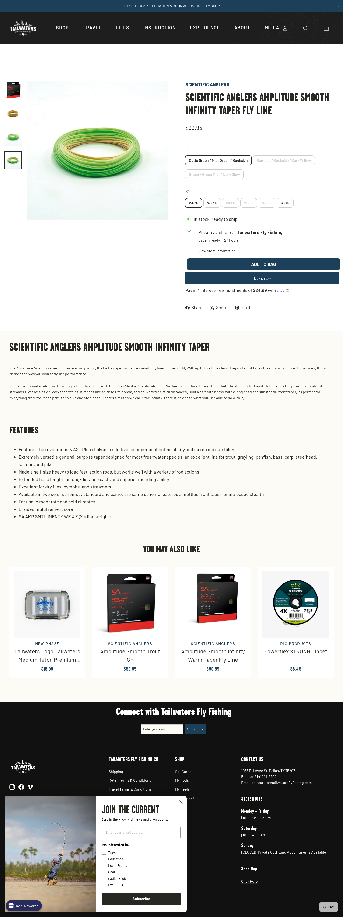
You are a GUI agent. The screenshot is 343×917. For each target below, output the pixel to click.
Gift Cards (183, 771)
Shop (62, 27)
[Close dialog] (181, 802)
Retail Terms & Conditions (130, 780)
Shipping (116, 771)
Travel (92, 27)
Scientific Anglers (207, 84)
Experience (205, 27)
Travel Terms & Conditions (130, 789)
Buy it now (262, 278)
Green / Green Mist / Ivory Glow (214, 174)
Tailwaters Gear (188, 798)
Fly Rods (182, 780)
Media (272, 27)
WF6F (248, 203)
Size (189, 191)
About (242, 27)
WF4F (212, 203)
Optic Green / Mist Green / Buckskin (218, 160)
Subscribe (141, 899)
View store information (217, 251)
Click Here (249, 881)
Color (190, 148)
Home (9, 65)
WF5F (230, 203)
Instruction (160, 27)
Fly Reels (182, 789)
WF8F (285, 203)
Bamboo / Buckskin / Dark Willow (284, 160)
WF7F (267, 203)
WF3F (193, 203)
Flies (123, 27)
